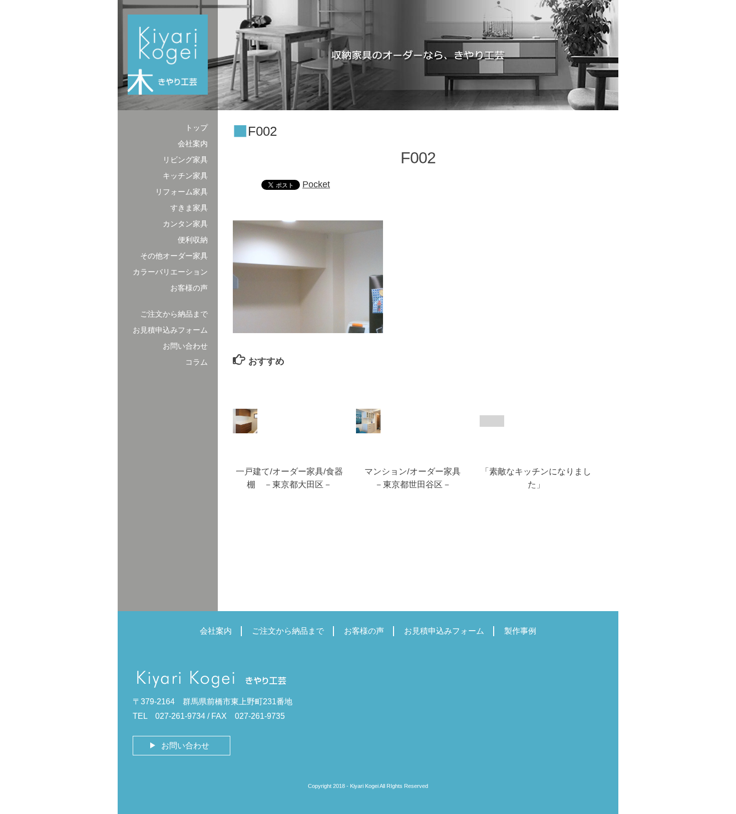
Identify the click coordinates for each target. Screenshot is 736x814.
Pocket (316, 184)
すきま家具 (189, 207)
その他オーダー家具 (174, 255)
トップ (196, 127)
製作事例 (520, 631)
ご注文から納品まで (174, 314)
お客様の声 (189, 288)
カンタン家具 (185, 223)
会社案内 (193, 143)
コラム (196, 362)
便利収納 (193, 239)
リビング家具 (185, 159)
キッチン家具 (185, 175)
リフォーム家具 (181, 191)
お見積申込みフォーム (170, 330)
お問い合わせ (185, 346)
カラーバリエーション (170, 271)
